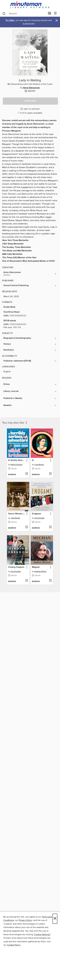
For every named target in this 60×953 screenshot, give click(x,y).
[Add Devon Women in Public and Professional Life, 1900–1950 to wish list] (26, 527)
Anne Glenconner (31, 88)
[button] (30, 101)
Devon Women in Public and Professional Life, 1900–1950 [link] (16, 514)
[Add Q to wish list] (50, 474)
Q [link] (32, 460)
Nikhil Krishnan (16, 465)
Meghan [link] (36, 567)
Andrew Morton (40, 571)
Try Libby (9, 20)
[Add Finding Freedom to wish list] (26, 581)
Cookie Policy (13, 945)
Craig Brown (39, 465)
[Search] (4, 13)
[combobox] (24, 13)
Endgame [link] (36, 514)
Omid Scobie (39, 518)
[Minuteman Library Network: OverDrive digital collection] (30, 5)
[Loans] (49, 13)
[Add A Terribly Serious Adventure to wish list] (26, 474)
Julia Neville (15, 518)
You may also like (13, 423)
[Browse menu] (55, 13)
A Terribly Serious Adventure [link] (16, 460)
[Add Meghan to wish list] (50, 581)
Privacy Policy (25, 920)
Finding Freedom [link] (16, 567)
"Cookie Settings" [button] (42, 934)
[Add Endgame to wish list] (50, 527)
